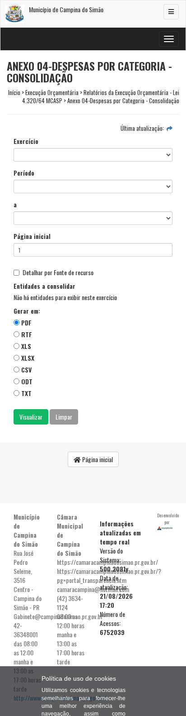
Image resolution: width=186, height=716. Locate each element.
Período (24, 172)
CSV (25, 369)
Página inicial (32, 236)
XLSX (26, 358)
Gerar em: (27, 310)
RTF (25, 334)
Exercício (26, 141)
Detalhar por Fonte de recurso (58, 272)
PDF (25, 322)
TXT (25, 393)
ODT (26, 381)
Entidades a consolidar (44, 286)
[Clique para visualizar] (169, 128)
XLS (25, 346)
